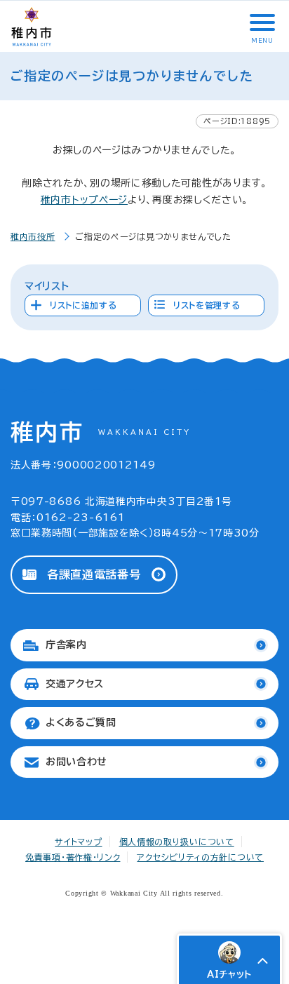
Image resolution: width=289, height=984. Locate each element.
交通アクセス (75, 684)
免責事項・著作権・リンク (72, 857)
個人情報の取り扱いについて (176, 841)
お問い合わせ (76, 762)
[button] (261, 22)
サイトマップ (78, 841)
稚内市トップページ (84, 200)
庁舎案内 (66, 644)
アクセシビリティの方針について (200, 857)
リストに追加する (83, 305)
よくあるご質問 (81, 722)
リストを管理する (207, 305)
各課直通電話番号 (94, 574)
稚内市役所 (33, 236)
